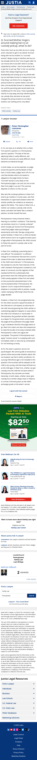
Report (19, 396)
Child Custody (30, 34)
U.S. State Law (8, 708)
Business (6, 693)
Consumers (5, 539)
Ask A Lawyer (11, 7)
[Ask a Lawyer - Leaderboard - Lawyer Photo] (4, 572)
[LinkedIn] (8, 729)
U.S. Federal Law (9, 703)
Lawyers (4, 545)
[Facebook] (14, 729)
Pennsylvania (21, 7)
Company (18, 742)
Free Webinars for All (10, 454)
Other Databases (9, 713)
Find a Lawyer (7, 586)
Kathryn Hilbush (8, 567)
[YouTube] (11, 729)
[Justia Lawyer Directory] (28, 729)
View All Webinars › (18, 499)
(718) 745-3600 (16, 133)
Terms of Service (18, 749)
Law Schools (7, 698)
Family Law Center (18, 528)
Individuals (6, 688)
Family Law (30, 7)
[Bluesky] (23, 729)
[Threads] (20, 729)
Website (7, 141)
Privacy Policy (18, 752)
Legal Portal (18, 738)
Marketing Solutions (10, 717)
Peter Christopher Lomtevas (20, 127)
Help (18, 745)
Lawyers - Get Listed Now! (18, 602)
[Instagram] (17, 729)
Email (31, 141)
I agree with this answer (18, 391)
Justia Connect (18, 734)
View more (31, 579)
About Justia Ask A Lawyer (12, 535)
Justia (3, 7)
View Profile (15, 135)
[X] (25, 729)
